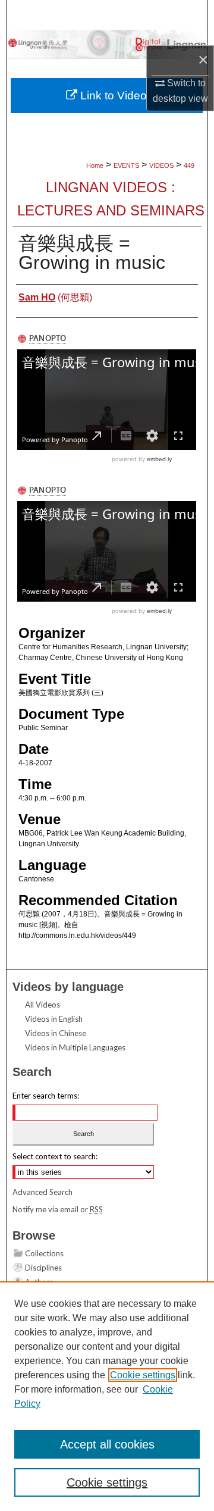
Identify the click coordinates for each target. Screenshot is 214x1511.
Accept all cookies (107, 1444)
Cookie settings (142, 1375)
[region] (107, 1396)
